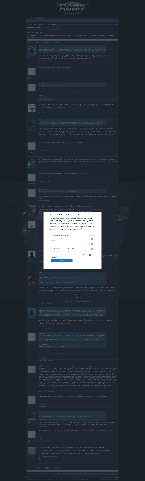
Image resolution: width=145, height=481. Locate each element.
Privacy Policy (81, 266)
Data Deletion (64, 266)
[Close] (98, 215)
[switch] (91, 239)
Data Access (72, 266)
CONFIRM (61, 260)
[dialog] (72, 240)
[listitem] (72, 235)
